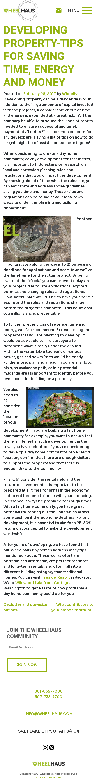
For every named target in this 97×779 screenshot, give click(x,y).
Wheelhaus (72, 93)
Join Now (27, 664)
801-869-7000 (49, 691)
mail (58, 10)
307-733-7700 (48, 696)
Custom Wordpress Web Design (48, 777)
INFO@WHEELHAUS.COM (49, 713)
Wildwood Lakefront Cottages (43, 582)
